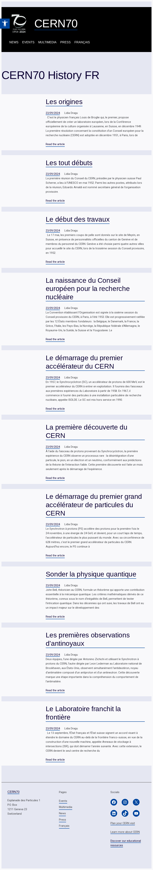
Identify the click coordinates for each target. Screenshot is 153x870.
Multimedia (47, 42)
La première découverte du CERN (86, 431)
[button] (5, 24)
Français (82, 42)
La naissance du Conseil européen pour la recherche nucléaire (88, 288)
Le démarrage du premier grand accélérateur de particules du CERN (94, 504)
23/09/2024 (53, 113)
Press (65, 42)
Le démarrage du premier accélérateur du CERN (84, 362)
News (13, 42)
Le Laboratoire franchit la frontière (83, 713)
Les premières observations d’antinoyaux (88, 639)
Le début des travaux (78, 219)
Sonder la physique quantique (91, 574)
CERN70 (55, 23)
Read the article (55, 144)
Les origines (64, 102)
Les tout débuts (69, 163)
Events (28, 42)
